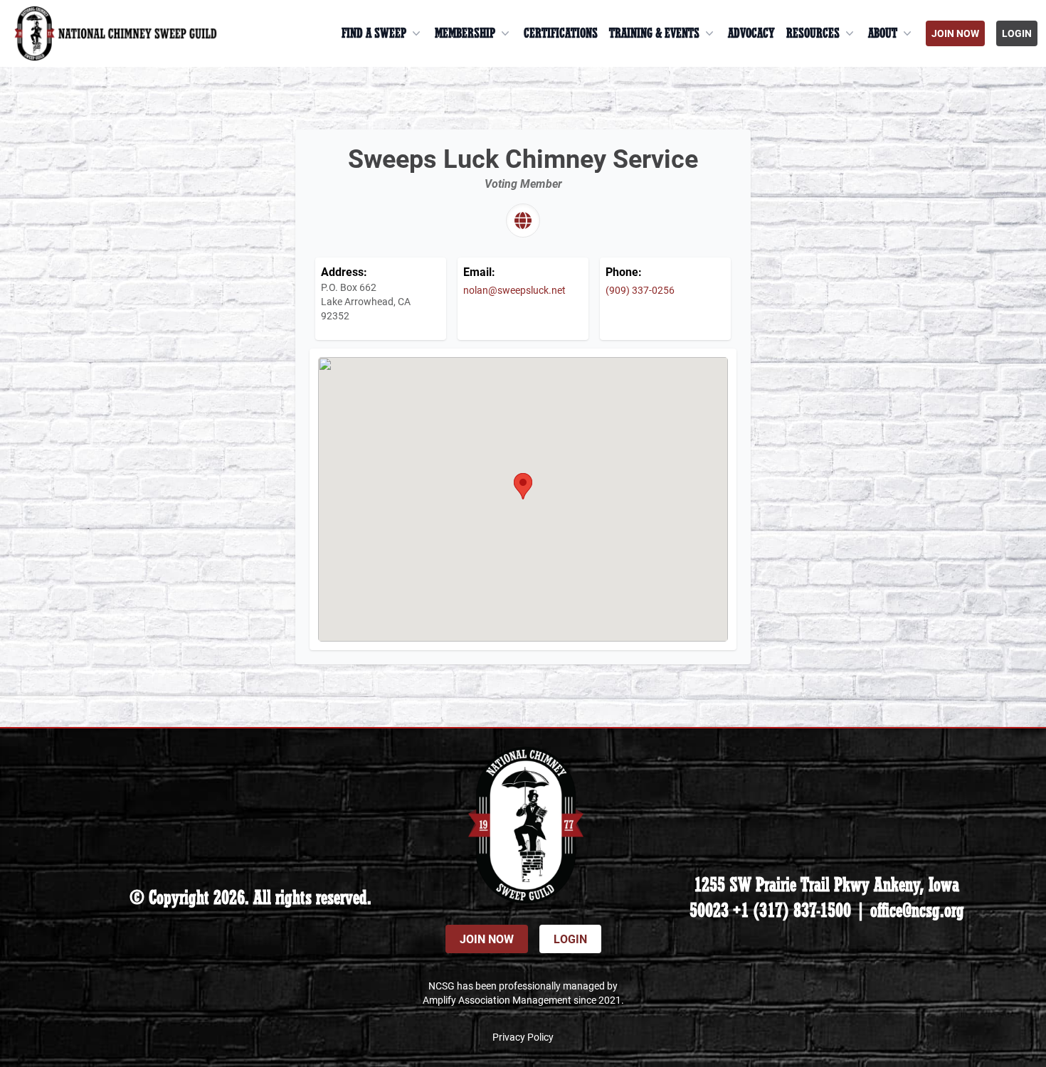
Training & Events (654, 33)
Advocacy (751, 33)
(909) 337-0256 (640, 290)
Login (1017, 33)
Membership (465, 33)
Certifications (561, 33)
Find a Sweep (374, 33)
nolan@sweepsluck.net (514, 290)
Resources (813, 33)
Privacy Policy (523, 1037)
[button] (523, 486)
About (882, 33)
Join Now (955, 33)
